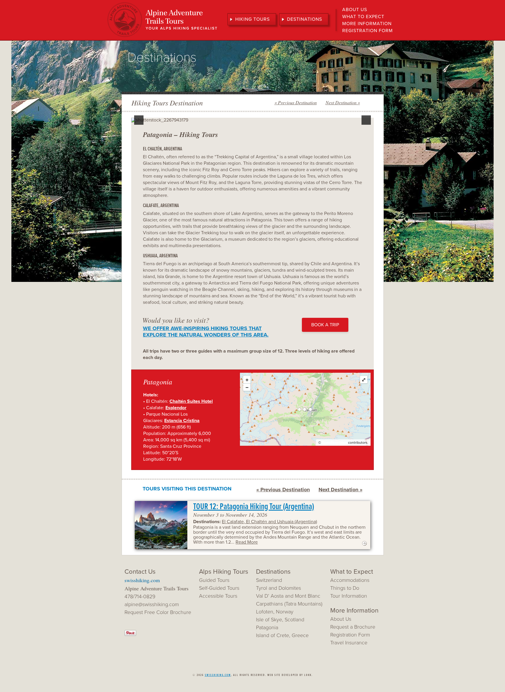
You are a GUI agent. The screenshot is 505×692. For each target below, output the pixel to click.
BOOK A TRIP (325, 325)
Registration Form (367, 31)
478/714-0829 (139, 596)
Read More (247, 542)
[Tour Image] (161, 525)
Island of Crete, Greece (282, 635)
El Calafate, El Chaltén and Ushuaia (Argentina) (269, 522)
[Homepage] (162, 36)
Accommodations (349, 580)
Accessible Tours (218, 596)
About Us (354, 10)
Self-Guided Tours (219, 588)
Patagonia (267, 627)
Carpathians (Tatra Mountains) (289, 604)
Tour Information (348, 596)
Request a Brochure (352, 627)
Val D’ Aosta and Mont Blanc (288, 596)
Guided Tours (214, 580)
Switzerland (269, 580)
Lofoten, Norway (274, 611)
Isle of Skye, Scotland (280, 619)
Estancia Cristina (182, 421)
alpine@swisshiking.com (151, 604)
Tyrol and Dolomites (278, 588)
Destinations (304, 19)
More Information (367, 24)
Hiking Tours (252, 19)
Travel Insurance (348, 642)
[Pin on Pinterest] (130, 634)
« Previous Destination (295, 102)
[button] (138, 120)
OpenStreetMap (334, 442)
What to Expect (363, 17)
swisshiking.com (142, 580)
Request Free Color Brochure (157, 612)
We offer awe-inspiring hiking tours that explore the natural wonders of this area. (206, 331)
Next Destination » (343, 102)
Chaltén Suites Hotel (191, 401)
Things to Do (344, 588)
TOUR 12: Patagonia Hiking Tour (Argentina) (253, 507)
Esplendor (175, 408)
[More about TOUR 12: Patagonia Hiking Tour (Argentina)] (364, 545)
